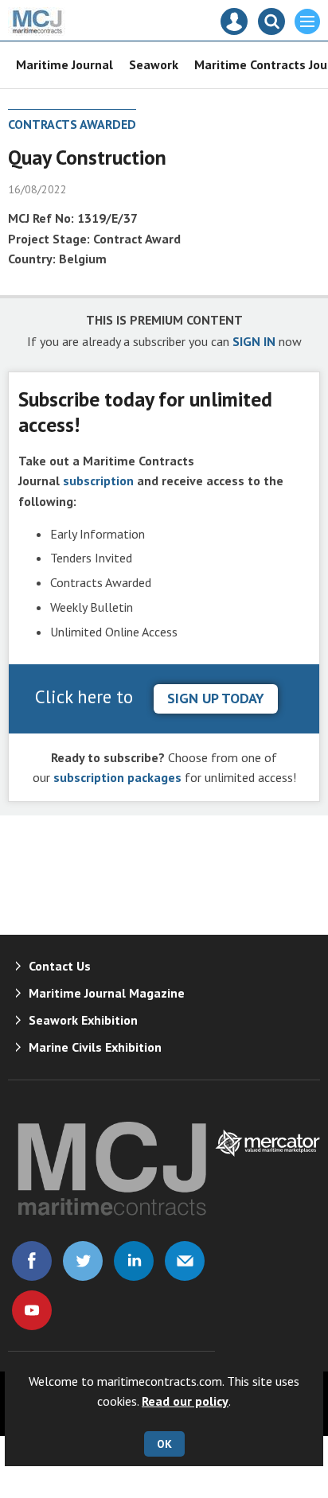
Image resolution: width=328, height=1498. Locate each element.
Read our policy (185, 1401)
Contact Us (60, 966)
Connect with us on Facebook (32, 1261)
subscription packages (117, 777)
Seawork (153, 64)
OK (164, 1444)
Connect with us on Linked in (133, 1261)
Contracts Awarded (72, 124)
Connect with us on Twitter (82, 1261)
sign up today (215, 698)
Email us (184, 1261)
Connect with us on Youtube (32, 1310)
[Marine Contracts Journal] (38, 31)
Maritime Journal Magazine (107, 993)
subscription (98, 480)
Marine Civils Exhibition (95, 1047)
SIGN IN (253, 341)
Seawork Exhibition (83, 1020)
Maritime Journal (64, 64)
